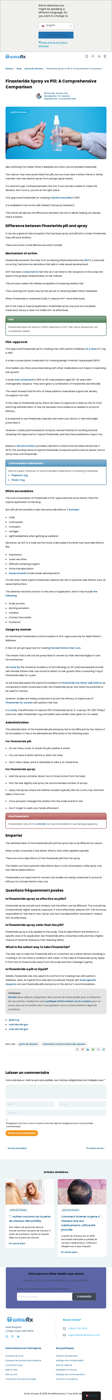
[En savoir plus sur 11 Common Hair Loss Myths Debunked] (30, 1192)
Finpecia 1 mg (20, 475)
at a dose (91, 349)
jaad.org (14, 1020)
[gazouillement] (18, 1336)
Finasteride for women (19, 702)
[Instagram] (6, 1336)
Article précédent (17, 1148)
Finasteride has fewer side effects (81, 683)
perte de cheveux (34, 68)
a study (12, 710)
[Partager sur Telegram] (103, 1049)
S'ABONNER (84, 1296)
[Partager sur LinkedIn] (87, 1049)
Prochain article (95, 1148)
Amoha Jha (62, 93)
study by (14, 667)
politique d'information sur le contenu (68, 1001)
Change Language (56, 35)
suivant (101, 1217)
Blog (19, 68)
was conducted (24, 379)
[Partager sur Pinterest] (82, 1049)
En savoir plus (17, 1243)
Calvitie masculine (61, 197)
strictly (41, 824)
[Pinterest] (12, 1336)
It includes (73, 509)
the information (26, 446)
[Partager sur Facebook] (77, 1049)
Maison (9, 68)
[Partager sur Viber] (98, 1049)
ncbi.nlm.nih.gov (18, 1024)
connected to (30, 272)
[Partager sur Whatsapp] (93, 1049)
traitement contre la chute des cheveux (64, 1044)
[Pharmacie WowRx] (16, 56)
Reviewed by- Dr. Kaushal (57, 96)
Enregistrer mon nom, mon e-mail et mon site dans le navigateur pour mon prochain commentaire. (49, 1125)
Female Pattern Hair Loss (65, 648)
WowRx (12, 997)
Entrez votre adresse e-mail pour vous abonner (43, 1289)
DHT (87, 260)
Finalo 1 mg (18, 480)
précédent (11, 1217)
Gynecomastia (18, 573)
